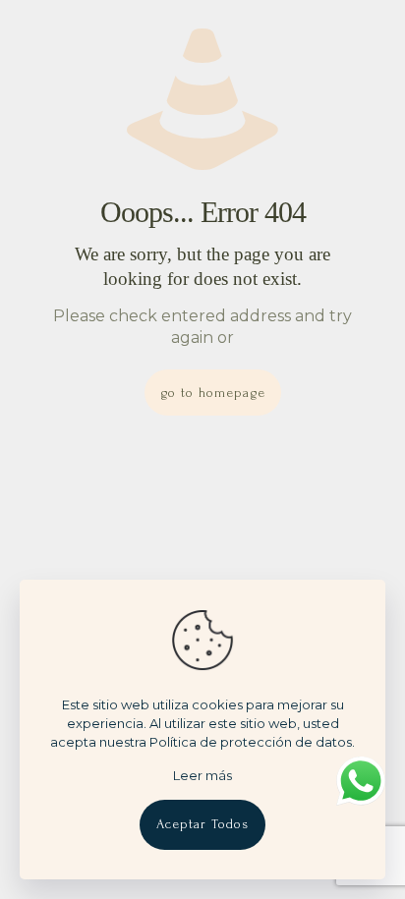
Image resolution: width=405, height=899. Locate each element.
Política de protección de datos (250, 742)
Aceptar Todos (202, 823)
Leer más (202, 775)
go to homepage (212, 392)
